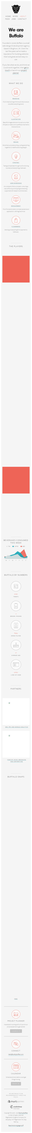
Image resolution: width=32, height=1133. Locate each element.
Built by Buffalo (23, 1113)
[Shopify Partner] (16, 1101)
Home (8, 16)
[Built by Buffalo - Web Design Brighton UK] (16, 9)
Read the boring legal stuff (15, 1125)
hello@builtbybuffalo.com (16, 1054)
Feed (7, 19)
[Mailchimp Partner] (16, 1107)
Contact (22, 19)
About (23, 16)
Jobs (14, 19)
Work (15, 16)
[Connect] (16, 1044)
